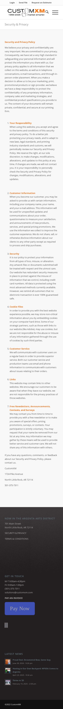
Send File (23, 2)
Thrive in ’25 (18, 680)
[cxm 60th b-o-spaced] (26, 12)
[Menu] (53, 12)
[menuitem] (12, 2)
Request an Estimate (42, 2)
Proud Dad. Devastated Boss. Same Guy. (32, 659)
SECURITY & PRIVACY (15, 533)
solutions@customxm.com (19, 592)
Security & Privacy (16, 24)
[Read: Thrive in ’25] (8, 682)
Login (12, 2)
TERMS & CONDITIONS (16, 538)
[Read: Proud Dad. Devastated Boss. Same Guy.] (8, 662)
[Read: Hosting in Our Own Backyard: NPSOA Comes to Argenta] (8, 670)
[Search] (45, 12)
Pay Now (20, 608)
